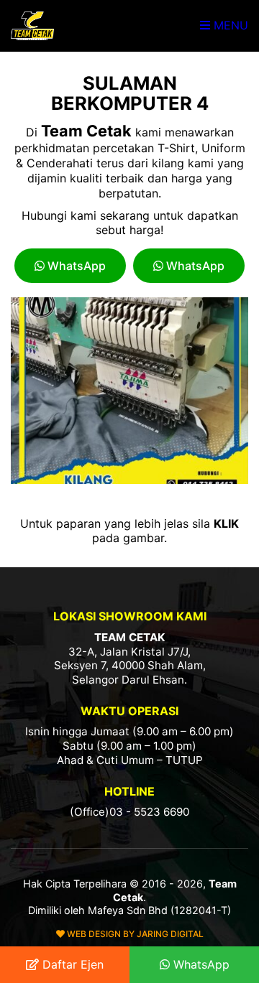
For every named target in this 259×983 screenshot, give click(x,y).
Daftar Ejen (71, 964)
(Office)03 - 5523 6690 (129, 812)
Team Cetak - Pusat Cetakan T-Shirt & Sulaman (32, 25)
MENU (229, 25)
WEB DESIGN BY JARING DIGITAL (134, 933)
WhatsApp (75, 265)
